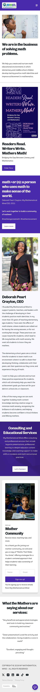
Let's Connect (20, 469)
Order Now (8, 168)
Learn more (8, 226)
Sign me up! (20, 579)
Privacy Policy (19, 680)
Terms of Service (7, 680)
